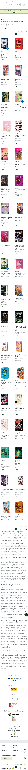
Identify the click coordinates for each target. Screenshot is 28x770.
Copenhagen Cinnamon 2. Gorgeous (20, 273)
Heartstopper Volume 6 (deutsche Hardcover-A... (21, 107)
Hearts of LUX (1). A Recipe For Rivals (21, 356)
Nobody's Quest (5, 189)
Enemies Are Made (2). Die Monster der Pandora (7, 435)
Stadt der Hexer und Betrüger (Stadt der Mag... (20, 435)
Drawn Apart (4, 326)
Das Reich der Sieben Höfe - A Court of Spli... (21, 163)
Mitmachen (15, 753)
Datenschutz (15, 750)
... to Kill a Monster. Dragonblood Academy (6, 107)
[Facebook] (25, 749)
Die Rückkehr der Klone (5, 80)
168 (23, 34)
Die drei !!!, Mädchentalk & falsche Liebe (6, 218)
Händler (3, 753)
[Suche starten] (24, 764)
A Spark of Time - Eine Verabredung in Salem (7, 490)
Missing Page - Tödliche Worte (20, 462)
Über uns (15, 745)
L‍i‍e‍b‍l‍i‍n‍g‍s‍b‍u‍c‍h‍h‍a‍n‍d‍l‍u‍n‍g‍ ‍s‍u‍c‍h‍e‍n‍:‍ (11, 2)
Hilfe (3, 747)
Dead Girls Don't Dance (5, 300)
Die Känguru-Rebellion (7, 355)
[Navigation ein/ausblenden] (20, 768)
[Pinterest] (25, 752)
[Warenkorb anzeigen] (25, 768)
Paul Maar (17, 579)
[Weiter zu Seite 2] (26, 34)
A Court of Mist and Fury (6, 462)
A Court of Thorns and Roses (21, 53)
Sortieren (3, 27)
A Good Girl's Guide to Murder (21, 135)
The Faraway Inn (19, 300)
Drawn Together (19, 408)
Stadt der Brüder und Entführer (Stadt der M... (20, 327)
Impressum (4, 750)
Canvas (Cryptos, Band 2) (5, 53)
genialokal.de (7, 11)
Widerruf (6, 758)
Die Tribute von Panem (15, 564)
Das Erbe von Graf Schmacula (20, 218)
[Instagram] (25, 755)
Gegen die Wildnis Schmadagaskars (6, 516)
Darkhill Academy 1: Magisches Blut (20, 80)
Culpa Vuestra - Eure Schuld (6, 163)
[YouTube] (25, 758)
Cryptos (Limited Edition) (5, 273)
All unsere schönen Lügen (20, 490)
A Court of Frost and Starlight (6, 382)
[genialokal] (7, 768)
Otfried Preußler (11, 579)
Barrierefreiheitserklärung (7, 755)
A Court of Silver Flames (19, 516)
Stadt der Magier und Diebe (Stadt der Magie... (20, 246)
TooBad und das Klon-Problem (21, 382)
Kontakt (3, 745)
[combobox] (12, 764)
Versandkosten (17, 730)
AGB (14, 747)
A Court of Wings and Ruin (20, 190)
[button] (16, 768)
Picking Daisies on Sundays (6, 135)
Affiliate (14, 755)
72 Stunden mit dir (6, 245)
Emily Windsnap (20, 569)
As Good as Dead (5, 408)
